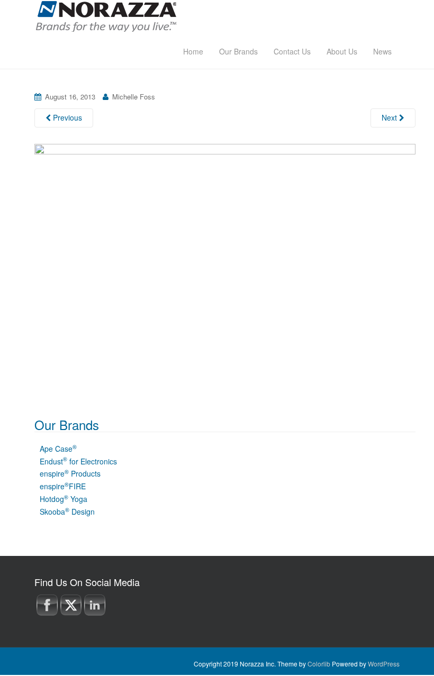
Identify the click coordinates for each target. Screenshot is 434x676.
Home (193, 51)
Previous (66, 117)
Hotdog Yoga (63, 499)
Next (390, 117)
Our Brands (238, 51)
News (382, 51)
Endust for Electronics (78, 461)
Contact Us (292, 51)
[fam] (224, 269)
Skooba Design (67, 511)
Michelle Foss (133, 97)
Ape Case (58, 448)
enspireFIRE (63, 486)
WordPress (384, 663)
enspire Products (70, 473)
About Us (342, 51)
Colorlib (319, 663)
